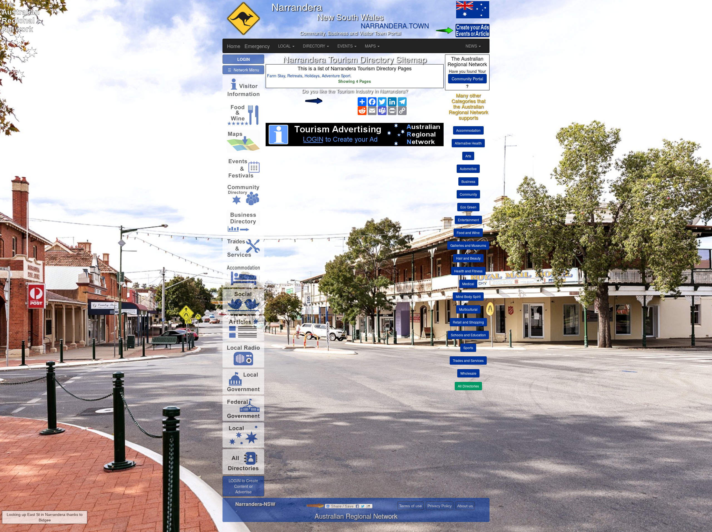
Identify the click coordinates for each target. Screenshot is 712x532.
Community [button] (468, 194)
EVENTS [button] (345, 46)
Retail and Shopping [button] (468, 322)
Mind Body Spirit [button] (468, 296)
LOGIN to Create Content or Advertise (243, 486)
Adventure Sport (336, 75)
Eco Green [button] (468, 207)
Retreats (294, 75)
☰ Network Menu (243, 70)
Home (233, 45)
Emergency (257, 45)
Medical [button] (468, 283)
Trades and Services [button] (468, 360)
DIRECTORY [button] (314, 46)
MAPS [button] (371, 46)
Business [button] (468, 181)
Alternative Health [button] (468, 143)
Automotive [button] (468, 168)
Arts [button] (468, 155)
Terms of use (410, 506)
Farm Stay (276, 75)
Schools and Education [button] (468, 334)
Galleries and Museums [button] (468, 245)
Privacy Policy (439, 506)
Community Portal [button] (467, 78)
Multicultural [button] (468, 309)
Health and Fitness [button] (468, 271)
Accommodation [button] (468, 130)
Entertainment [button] (468, 219)
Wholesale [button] (468, 373)
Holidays (312, 75)
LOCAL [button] (285, 46)
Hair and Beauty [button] (468, 258)
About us (465, 506)
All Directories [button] (468, 386)
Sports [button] (468, 347)
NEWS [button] (472, 46)
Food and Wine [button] (468, 232)
